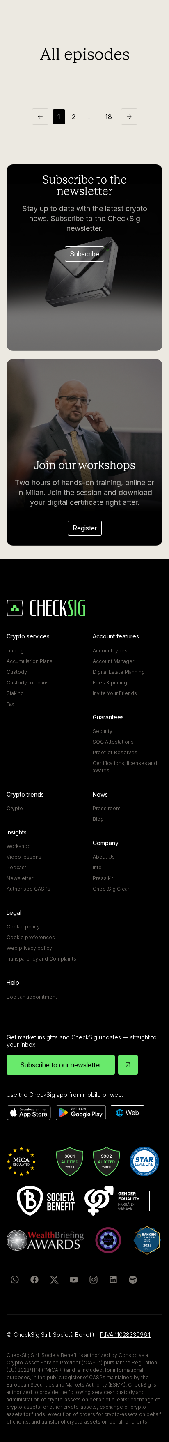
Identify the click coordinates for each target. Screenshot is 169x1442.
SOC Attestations (113, 742)
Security (102, 731)
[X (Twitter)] (54, 1280)
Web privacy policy (29, 948)
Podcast (16, 867)
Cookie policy (23, 927)
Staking (15, 693)
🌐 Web (127, 1112)
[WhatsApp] (15, 1280)
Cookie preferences (31, 937)
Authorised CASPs (28, 889)
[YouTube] (74, 1280)
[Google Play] (81, 1112)
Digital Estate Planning (119, 672)
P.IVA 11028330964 (125, 1334)
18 (108, 117)
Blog (98, 819)
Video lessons (24, 857)
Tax (10, 704)
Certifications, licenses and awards (125, 767)
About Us (104, 857)
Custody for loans (28, 683)
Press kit (103, 878)
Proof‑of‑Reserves (115, 752)
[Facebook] (34, 1280)
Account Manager (113, 661)
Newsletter (20, 878)
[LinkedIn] (113, 1280)
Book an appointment (32, 997)
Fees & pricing (110, 683)
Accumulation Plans (30, 661)
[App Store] (29, 1112)
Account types (110, 650)
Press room (107, 808)
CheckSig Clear (111, 889)
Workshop (19, 846)
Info (97, 867)
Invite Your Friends (115, 693)
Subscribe (84, 254)
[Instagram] (93, 1280)
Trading (15, 650)
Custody (17, 672)
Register (85, 528)
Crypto (15, 808)
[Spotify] (133, 1280)
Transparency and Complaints (41, 959)
